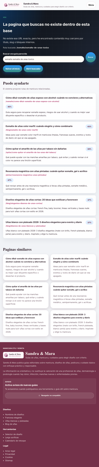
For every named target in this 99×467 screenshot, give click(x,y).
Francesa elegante (13, 417)
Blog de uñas (11, 424)
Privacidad (10, 454)
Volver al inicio (12, 69)
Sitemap (9, 460)
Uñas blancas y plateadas (17, 421)
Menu (91, 5)
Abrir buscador (33, 69)
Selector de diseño (13, 434)
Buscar (90, 57)
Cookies (9, 457)
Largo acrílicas (12, 437)
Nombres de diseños (14, 414)
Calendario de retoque (15, 440)
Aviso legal (10, 451)
